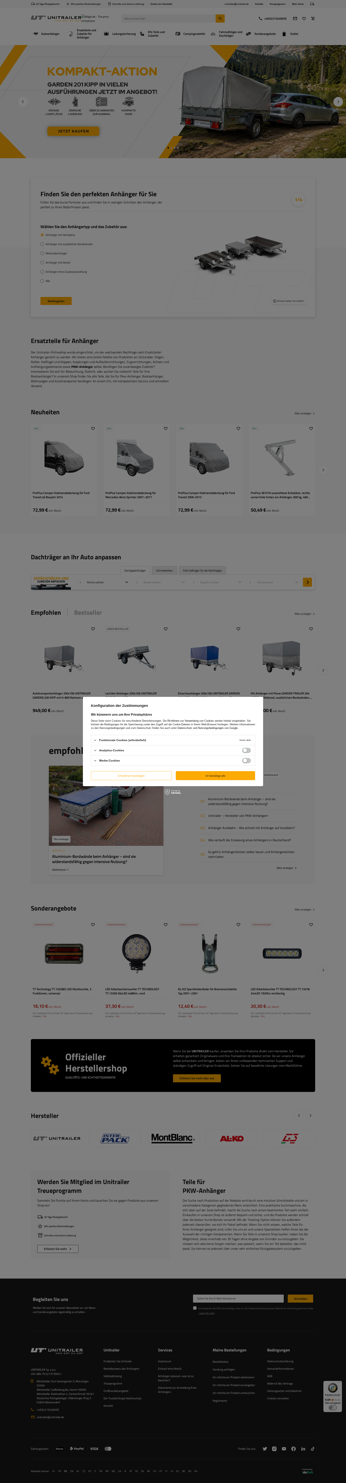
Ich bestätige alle (215, 775)
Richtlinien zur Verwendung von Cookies (190, 720)
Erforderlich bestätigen (131, 775)
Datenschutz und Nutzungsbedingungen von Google (208, 727)
